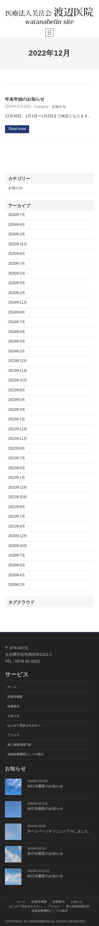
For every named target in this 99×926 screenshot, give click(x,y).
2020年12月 (17, 536)
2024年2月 (16, 351)
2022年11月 (17, 439)
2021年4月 (16, 526)
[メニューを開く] (49, 33)
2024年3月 (16, 341)
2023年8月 (16, 390)
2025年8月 (16, 254)
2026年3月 (16, 234)
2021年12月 (17, 487)
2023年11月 (17, 371)
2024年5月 (16, 332)
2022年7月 (16, 458)
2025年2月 (16, 293)
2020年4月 (16, 575)
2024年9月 (16, 312)
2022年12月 (17, 429)
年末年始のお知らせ (25, 98)
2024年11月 (17, 302)
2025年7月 (16, 264)
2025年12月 (17, 244)
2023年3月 (16, 410)
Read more (17, 129)
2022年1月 (16, 478)
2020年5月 (16, 565)
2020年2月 (16, 585)
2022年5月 (16, 468)
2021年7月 (16, 516)
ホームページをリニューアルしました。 (59, 831)
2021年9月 (16, 507)
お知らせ (59, 107)
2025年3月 (16, 283)
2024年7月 (16, 322)
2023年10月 (17, 380)
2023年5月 (16, 400)
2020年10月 (17, 546)
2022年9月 (16, 449)
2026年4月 (16, 225)
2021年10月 (17, 497)
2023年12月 (17, 361)
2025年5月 (16, 273)
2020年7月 (16, 555)
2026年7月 (16, 215)
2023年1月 (16, 419)
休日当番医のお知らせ (45, 786)
